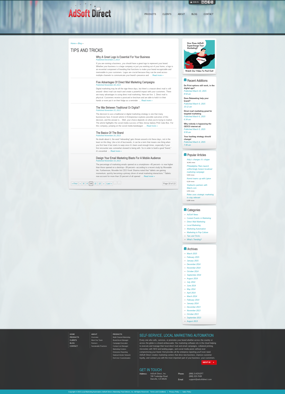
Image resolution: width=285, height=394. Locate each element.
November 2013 (193, 310)
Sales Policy (186, 392)
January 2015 (192, 261)
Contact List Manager (120, 346)
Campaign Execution (120, 343)
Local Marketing (194, 225)
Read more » (157, 75)
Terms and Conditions (158, 392)
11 (95, 183)
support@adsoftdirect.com (200, 379)
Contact (208, 14)
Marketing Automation (196, 229)
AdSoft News (192, 214)
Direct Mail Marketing (196, 222)
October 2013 (192, 314)
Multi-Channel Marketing (121, 337)
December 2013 (193, 307)
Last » (109, 183)
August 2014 (192, 278)
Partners (94, 343)
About (181, 14)
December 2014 (193, 264)
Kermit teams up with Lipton (199, 178)
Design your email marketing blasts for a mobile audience (128, 158)
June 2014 (191, 286)
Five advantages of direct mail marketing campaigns (125, 82)
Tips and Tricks (193, 236)
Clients (167, 14)
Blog (194, 14)
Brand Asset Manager (120, 340)
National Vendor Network (122, 355)
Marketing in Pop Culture (197, 232)
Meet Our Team (97, 340)
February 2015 (193, 257)
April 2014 (191, 293)
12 (100, 183)
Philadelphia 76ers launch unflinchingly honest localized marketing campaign (199, 169)
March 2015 (192, 253)
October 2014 (192, 271)
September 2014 (194, 275)
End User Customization (121, 358)
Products (150, 14)
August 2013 (192, 321)
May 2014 (191, 289)
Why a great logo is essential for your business (123, 57)
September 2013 (194, 318)
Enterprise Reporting (120, 352)
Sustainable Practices (99, 346)
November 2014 (193, 268)
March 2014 (192, 296)
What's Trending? (194, 239)
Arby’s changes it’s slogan (198, 159)
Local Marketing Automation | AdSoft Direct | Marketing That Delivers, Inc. (107, 392)
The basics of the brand (110, 133)
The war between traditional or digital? (118, 107)
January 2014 (192, 303)
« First (74, 183)
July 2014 (191, 282)
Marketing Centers (119, 349)
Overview (94, 337)
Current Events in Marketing (199, 218)
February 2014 (193, 300)
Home (73, 43)
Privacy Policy (174, 392)
